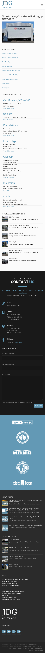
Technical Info (38, 648)
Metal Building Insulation (10, 186)
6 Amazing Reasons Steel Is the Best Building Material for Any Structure (25, 501)
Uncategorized (6, 88)
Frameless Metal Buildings (9, 583)
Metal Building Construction (10, 58)
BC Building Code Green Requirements (15, 171)
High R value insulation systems (12, 188)
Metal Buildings (6, 62)
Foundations (10, 125)
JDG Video (5, 595)
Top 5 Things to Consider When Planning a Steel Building (26, 525)
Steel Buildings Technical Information (13, 591)
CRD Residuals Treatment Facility (19, 225)
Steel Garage (6, 83)
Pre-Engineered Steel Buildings (11, 70)
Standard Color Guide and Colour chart (15, 117)
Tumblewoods (13, 258)
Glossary (8, 156)
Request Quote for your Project (11, 599)
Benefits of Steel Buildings (9, 53)
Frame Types (10, 141)
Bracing (5, 166)
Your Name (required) (8, 353)
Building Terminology (9, 144)
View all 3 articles (8, 135)
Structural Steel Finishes (10, 160)
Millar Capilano (13, 242)
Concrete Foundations (9, 129)
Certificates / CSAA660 (16, 100)
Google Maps (18, 342)
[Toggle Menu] (41, 4)
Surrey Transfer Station (16, 233)
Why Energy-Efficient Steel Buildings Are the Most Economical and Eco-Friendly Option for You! (24, 509)
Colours (7, 113)
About (14, 648)
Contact (31, 650)
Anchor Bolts (7, 133)
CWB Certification (8, 106)
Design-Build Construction (9, 581)
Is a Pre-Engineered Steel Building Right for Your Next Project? (25, 517)
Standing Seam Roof (9, 162)
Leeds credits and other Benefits (12, 200)
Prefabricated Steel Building (10, 75)
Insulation (9, 183)
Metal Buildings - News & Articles (11, 593)
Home (9, 648)
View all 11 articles (8, 177)
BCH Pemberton (14, 217)
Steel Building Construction (10, 79)
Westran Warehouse (15, 250)
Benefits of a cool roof (9, 168)
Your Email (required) (8, 364)
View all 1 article (8, 119)
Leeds (6, 196)
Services (26, 648)
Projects (20, 648)
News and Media (7, 66)
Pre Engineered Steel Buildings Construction (15, 579)
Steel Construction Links (9, 597)
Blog (32, 648)
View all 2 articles (8, 108)
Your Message (6, 374)
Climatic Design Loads (10, 164)
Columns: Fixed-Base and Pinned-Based (15, 131)
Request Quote (39, 650)
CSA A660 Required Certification (13, 104)
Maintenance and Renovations (11, 585)
